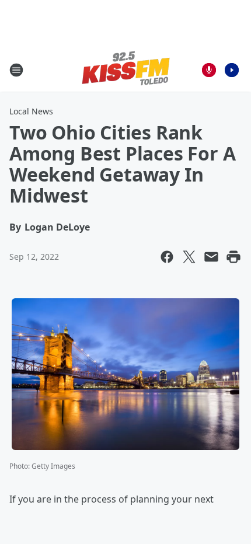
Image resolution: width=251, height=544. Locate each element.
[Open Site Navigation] (16, 70)
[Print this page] (233, 257)
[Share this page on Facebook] (167, 257)
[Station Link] (126, 70)
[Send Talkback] (209, 70)
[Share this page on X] (189, 257)
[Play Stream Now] (232, 70)
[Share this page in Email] (211, 257)
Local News (31, 111)
